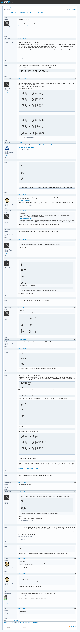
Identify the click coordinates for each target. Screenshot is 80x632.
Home (42, 2)
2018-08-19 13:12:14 (22, 307)
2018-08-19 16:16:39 (22, 372)
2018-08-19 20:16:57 (22, 558)
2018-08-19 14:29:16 (22, 339)
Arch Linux (7, 2)
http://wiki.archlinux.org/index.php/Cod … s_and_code (48, 144)
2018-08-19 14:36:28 (22, 348)
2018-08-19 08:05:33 (22, 210)
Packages (47, 2)
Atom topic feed (73, 626)
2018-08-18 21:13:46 (22, 78)
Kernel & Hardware (13, 12)
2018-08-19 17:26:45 (22, 482)
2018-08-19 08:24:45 (22, 229)
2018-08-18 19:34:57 (22, 62)
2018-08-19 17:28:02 (22, 491)
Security (66, 2)
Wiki (57, 2)
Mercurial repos (27, 147)
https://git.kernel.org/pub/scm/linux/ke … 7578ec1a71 (28, 468)
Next (17, 15)
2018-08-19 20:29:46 (22, 573)
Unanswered (74, 9)
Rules (8, 7)
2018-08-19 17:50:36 (22, 543)
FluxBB (74, 627)
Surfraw (32, 147)
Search (11, 7)
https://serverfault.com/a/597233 (24, 200)
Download (76, 2)
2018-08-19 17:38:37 (22, 525)
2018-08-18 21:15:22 (22, 142)
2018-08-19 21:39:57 (22, 608)
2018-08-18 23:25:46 (22, 194)
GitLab (61, 2)
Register (15, 7)
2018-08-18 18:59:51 (22, 38)
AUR (71, 2)
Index (5, 7)
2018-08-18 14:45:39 (22, 17)
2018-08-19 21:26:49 (22, 591)
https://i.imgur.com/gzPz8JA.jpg (24, 25)
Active (70, 9)
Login (19, 7)
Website (7, 30)
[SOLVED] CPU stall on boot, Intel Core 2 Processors (34, 12)
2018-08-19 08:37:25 (22, 239)
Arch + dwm (20, 147)
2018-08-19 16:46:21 (22, 472)
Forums (52, 2)
